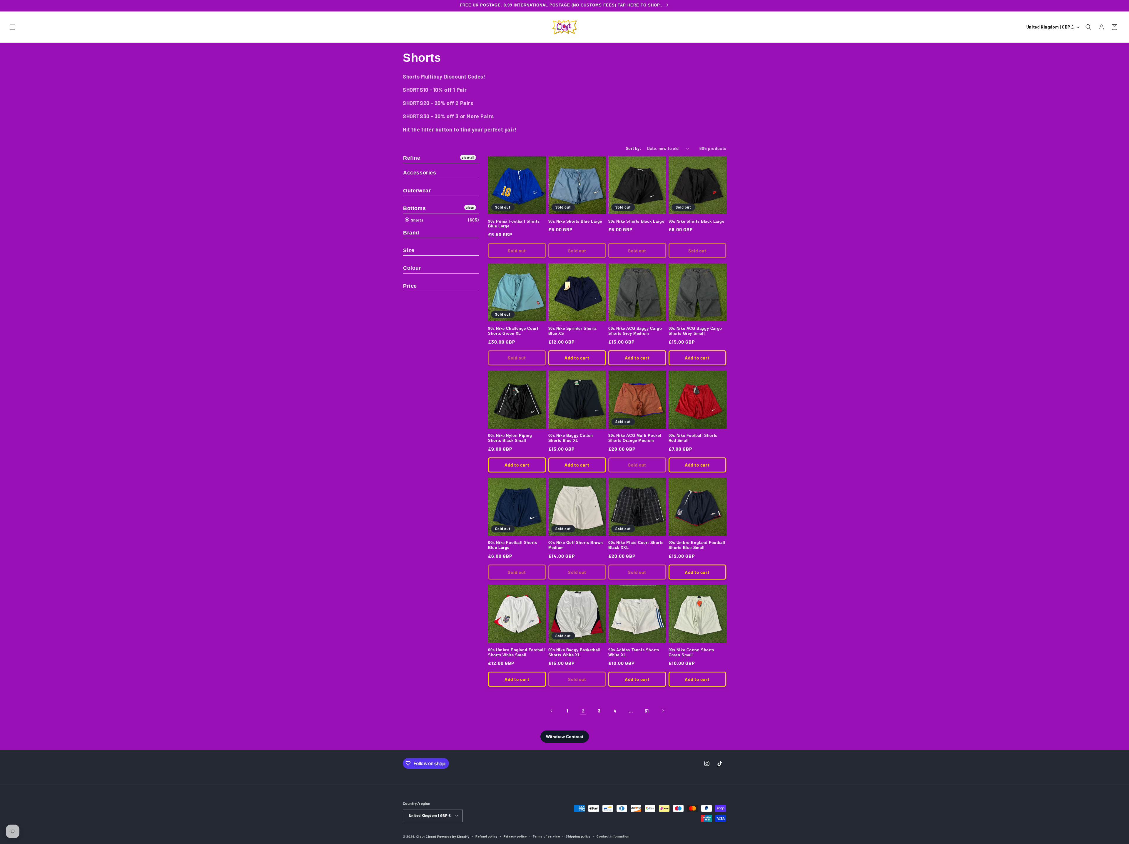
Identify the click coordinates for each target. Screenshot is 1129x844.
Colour (412, 268)
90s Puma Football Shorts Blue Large (514, 224)
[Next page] (662, 710)
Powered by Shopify (453, 836)
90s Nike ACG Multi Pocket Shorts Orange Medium (634, 438)
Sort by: (633, 148)
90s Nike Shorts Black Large (636, 221)
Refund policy (486, 836)
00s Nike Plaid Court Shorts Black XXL (635, 545)
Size (408, 250)
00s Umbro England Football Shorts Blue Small (697, 545)
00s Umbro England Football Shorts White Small (516, 652)
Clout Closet (426, 836)
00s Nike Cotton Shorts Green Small (691, 652)
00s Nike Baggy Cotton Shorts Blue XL (570, 438)
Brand (411, 233)
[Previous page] (551, 710)
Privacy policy (515, 836)
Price (410, 286)
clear (470, 207)
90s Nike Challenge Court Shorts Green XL (513, 331)
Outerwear (417, 191)
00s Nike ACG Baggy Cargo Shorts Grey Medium (635, 331)
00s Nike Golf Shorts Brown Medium (575, 545)
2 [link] (583, 710)
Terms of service (546, 836)
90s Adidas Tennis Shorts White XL (633, 652)
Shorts (416, 220)
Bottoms (414, 208)
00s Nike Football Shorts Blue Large (512, 545)
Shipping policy (578, 836)
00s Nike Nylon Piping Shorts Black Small (510, 438)
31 (647, 710)
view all (468, 157)
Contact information (613, 836)
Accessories (419, 173)
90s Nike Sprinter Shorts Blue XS (572, 331)
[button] (12, 27)
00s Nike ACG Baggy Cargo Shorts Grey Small (695, 331)
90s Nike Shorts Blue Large (575, 221)
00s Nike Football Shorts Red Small (693, 438)
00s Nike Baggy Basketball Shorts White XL (574, 652)
